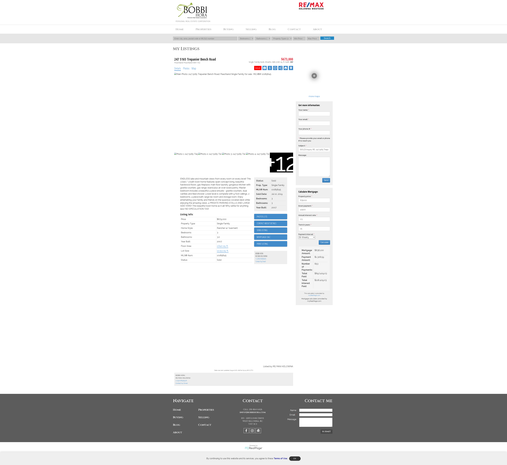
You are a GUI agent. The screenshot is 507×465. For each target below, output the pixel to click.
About (177, 432)
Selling (203, 417)
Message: (302, 155)
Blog (272, 29)
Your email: (303, 119)
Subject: (301, 146)
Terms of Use (280, 458)
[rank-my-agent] (258, 431)
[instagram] (252, 431)
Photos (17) (262, 216)
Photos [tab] (186, 68)
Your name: (303, 110)
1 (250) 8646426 (260, 258)
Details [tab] (177, 68)
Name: (293, 410)
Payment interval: (305, 234)
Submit (326, 431)
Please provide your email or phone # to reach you (314, 139)
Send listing (262, 230)
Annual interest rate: (307, 215)
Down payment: (305, 206)
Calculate (324, 242)
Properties (206, 410)
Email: (293, 415)
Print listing (262, 243)
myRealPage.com (314, 295)
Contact (294, 29)
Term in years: (304, 225)
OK (294, 459)
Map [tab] (194, 68)
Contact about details (266, 223)
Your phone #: (304, 129)
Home (180, 29)
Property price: (304, 196)
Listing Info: (186, 214)
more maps (314, 96)
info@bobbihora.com (253, 412)
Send (326, 180)
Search (327, 38)
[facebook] (247, 431)
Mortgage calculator (272, 237)
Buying (178, 417)
